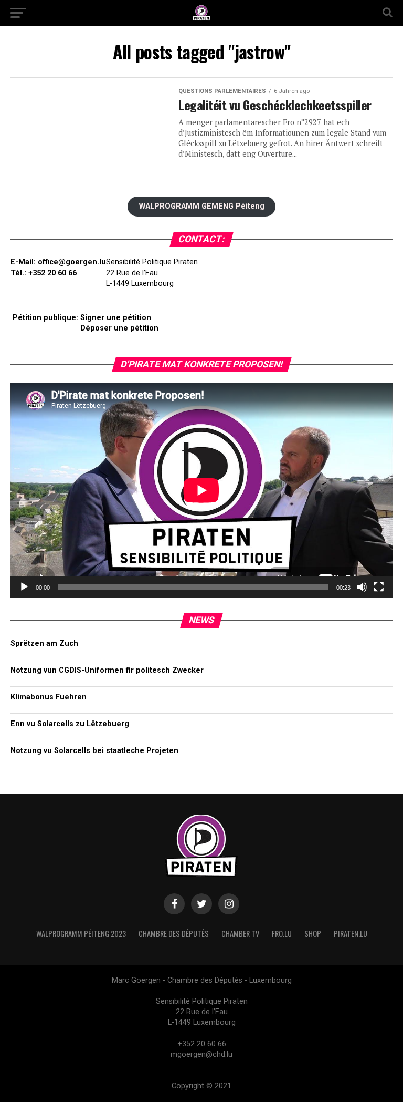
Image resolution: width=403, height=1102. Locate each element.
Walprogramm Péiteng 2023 (81, 933)
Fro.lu (282, 933)
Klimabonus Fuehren (48, 697)
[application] (201, 490)
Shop (312, 933)
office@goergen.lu (72, 262)
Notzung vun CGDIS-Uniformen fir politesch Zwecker (107, 670)
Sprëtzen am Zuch (44, 643)
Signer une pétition (115, 317)
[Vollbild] (379, 587)
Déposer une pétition (119, 328)
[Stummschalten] (362, 587)
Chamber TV (240, 933)
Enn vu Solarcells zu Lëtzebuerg (69, 723)
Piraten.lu (350, 933)
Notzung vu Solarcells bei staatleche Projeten (94, 750)
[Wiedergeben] (24, 587)
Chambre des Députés (174, 933)
